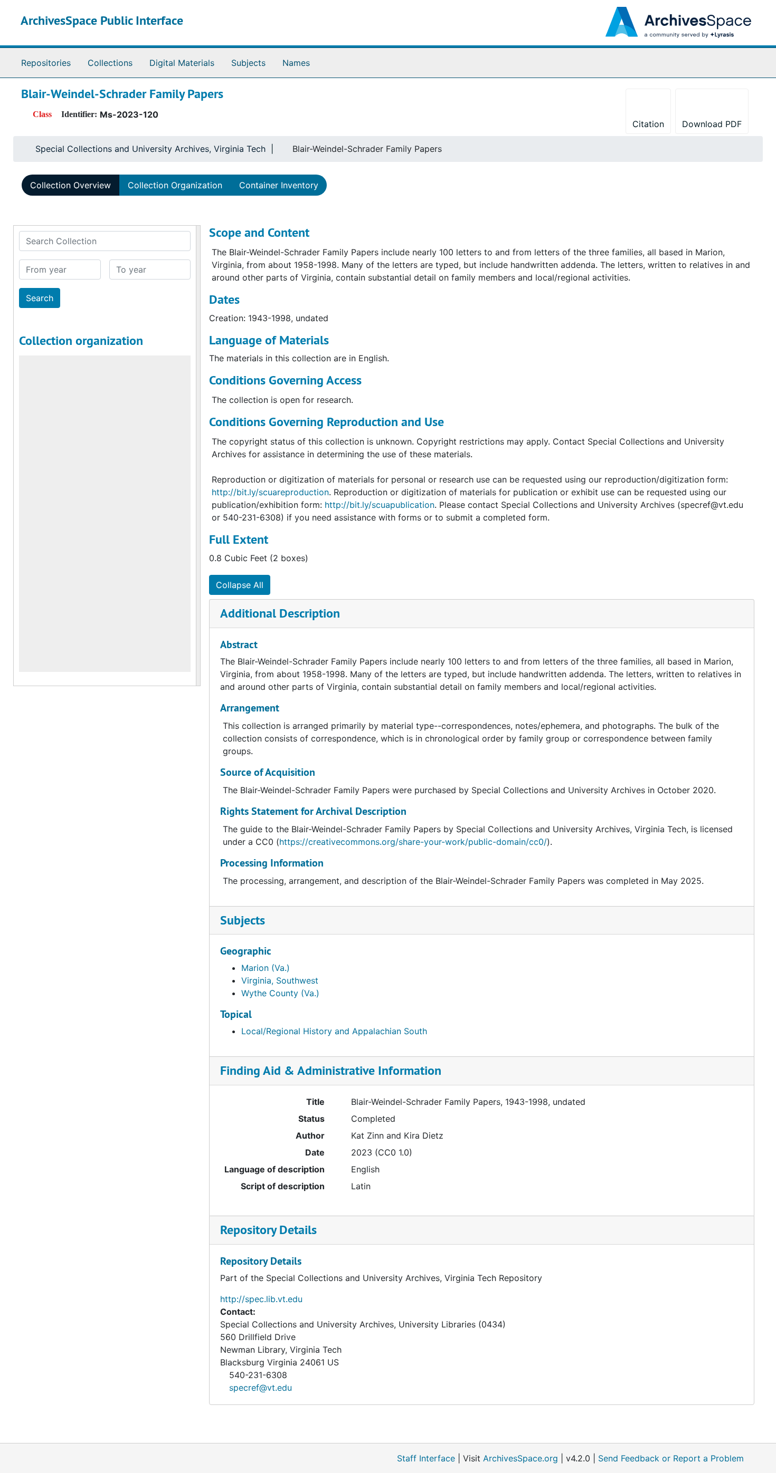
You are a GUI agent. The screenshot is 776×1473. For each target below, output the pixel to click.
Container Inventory (278, 185)
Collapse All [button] (239, 585)
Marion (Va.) (265, 967)
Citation (648, 124)
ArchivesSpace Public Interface (102, 20)
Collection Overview (70, 185)
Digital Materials (181, 62)
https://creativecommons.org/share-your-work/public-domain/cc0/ (413, 841)
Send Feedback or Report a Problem (671, 1458)
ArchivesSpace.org (520, 1458)
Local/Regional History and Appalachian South (334, 1031)
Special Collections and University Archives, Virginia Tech (150, 148)
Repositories (46, 62)
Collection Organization (175, 185)
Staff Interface (426, 1458)
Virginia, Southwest (279, 980)
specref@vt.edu (260, 1387)
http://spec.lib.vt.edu (261, 1299)
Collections (110, 62)
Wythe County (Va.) (280, 993)
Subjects (248, 62)
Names (296, 62)
